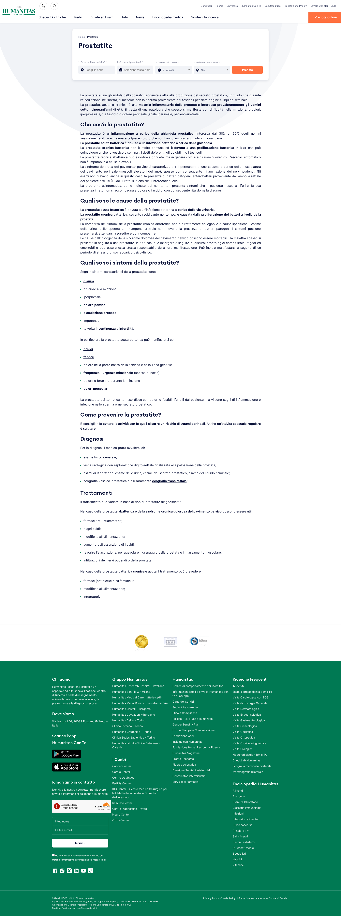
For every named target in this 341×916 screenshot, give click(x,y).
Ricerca (219, 5)
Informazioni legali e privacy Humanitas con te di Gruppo (200, 693)
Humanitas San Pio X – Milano (131, 691)
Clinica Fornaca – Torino (127, 726)
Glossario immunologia (247, 807)
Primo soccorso (242, 825)
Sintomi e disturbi (244, 842)
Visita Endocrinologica (247, 714)
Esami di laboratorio (245, 802)
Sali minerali (240, 836)
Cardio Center (121, 771)
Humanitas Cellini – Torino (128, 720)
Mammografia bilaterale (248, 771)
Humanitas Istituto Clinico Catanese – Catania (136, 745)
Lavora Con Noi (319, 5)
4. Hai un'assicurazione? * (207, 62)
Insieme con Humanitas (187, 741)
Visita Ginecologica (245, 726)
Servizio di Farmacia (185, 781)
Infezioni (238, 813)
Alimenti (238, 790)
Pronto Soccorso (183, 758)
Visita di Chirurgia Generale (250, 703)
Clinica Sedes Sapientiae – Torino (133, 737)
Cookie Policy (228, 898)
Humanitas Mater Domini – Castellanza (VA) (140, 703)
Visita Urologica (243, 749)
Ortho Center (120, 820)
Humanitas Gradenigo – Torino (131, 731)
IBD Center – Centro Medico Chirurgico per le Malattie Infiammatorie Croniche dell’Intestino (139, 793)
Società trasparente (185, 707)
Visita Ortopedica (244, 737)
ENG (333, 5)
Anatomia (239, 796)
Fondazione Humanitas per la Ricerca (196, 747)
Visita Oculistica (243, 731)
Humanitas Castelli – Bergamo (131, 708)
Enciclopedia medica (167, 17)
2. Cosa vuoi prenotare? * (130, 62)
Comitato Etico (272, 5)
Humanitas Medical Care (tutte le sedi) (137, 697)
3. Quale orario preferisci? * (169, 62)
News (140, 17)
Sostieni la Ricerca (205, 17)
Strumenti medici (243, 847)
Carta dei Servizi (183, 701)
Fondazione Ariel (183, 736)
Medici (78, 17)
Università (232, 5)
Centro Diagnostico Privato (129, 808)
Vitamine (238, 865)
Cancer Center (121, 766)
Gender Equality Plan (185, 724)
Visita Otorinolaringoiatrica (249, 743)
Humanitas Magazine (186, 753)
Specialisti (239, 853)
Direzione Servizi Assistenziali (191, 770)
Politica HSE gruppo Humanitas (192, 718)
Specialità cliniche (52, 17)
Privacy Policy (211, 898)
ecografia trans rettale (169, 481)
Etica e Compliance (184, 713)
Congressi (206, 5)
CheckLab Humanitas (246, 760)
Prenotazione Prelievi (295, 5)
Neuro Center (121, 814)
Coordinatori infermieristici (189, 776)
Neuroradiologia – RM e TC (250, 754)
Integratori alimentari (246, 819)
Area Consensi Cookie (275, 898)
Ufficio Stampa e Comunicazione (193, 730)
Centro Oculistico (123, 777)
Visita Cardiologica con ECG (250, 697)
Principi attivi (241, 830)
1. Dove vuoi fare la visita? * (92, 62)
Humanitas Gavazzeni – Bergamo (133, 714)
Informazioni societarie (249, 898)
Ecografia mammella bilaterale (252, 766)
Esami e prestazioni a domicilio (252, 691)
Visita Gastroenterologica (249, 720)
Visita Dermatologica (246, 708)
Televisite (239, 686)
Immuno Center (122, 803)
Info (125, 17)
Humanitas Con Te (251, 5)
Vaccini (237, 859)
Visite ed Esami (102, 17)
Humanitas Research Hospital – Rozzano (138, 686)
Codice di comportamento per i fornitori (197, 686)
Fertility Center (121, 783)
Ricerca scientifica (184, 764)
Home (81, 36)
